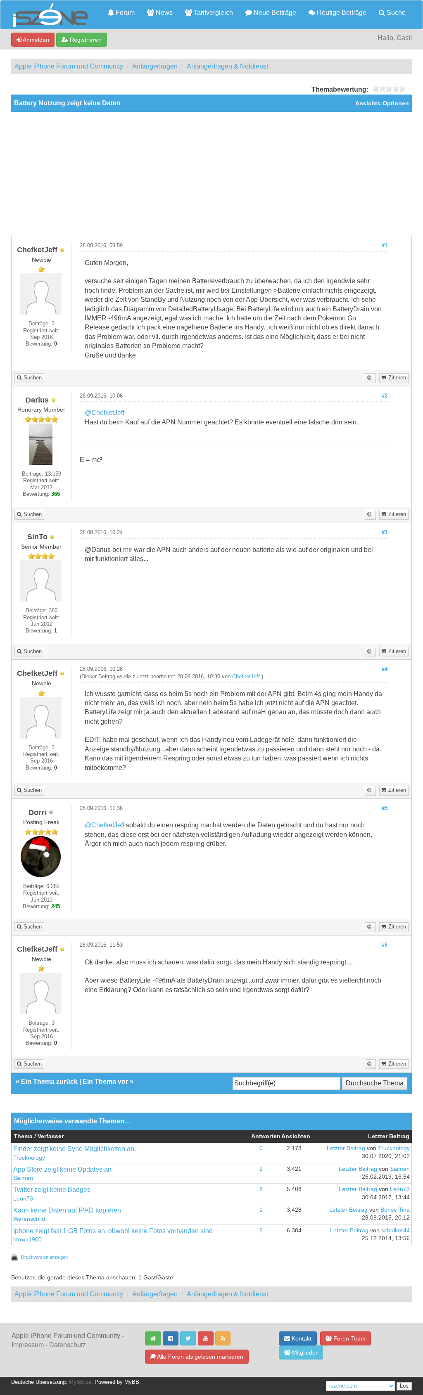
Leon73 (23, 1199)
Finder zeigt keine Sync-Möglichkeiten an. (74, 1148)
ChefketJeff (246, 677)
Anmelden (35, 39)
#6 (384, 945)
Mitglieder (304, 1352)
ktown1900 (27, 1239)
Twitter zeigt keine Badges (51, 1189)
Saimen (23, 1178)
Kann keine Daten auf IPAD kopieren (67, 1210)
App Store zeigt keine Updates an (62, 1169)
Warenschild (29, 1219)
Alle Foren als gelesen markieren (199, 1356)
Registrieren (85, 39)
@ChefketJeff (104, 412)
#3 (384, 532)
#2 (384, 396)
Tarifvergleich (212, 12)
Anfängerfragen (155, 66)
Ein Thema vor (105, 1081)
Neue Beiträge (274, 12)
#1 (384, 246)
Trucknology (29, 1158)
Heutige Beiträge (340, 12)
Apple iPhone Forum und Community (68, 66)
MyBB (131, 1382)
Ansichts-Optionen (382, 103)
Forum (124, 12)
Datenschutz (67, 1344)
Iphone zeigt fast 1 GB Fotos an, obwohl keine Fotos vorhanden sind (113, 1230)
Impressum (28, 1344)
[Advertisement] (211, 174)
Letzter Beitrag (346, 1148)
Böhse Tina (395, 1210)
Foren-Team (349, 1338)
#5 (384, 808)
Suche (395, 12)
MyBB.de (80, 1382)
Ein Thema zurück (49, 1081)
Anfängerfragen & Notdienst (227, 66)
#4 (384, 669)
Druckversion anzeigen (44, 1257)
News (163, 12)
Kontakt (300, 1338)
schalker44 (395, 1230)
